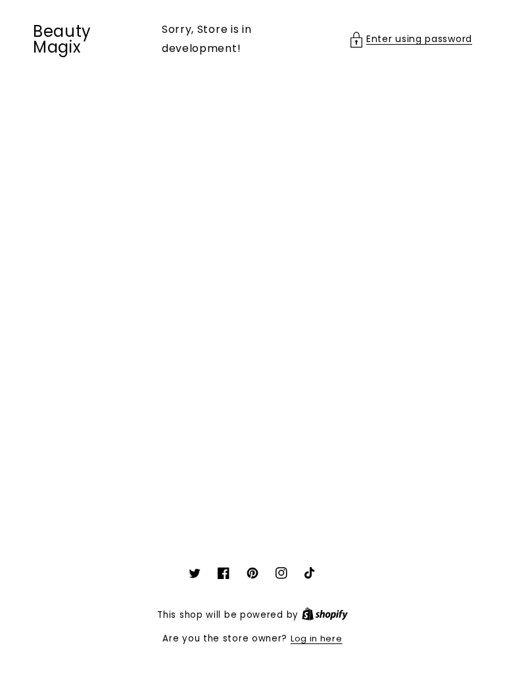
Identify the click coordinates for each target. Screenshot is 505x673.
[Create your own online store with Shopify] (325, 615)
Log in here (317, 638)
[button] (411, 39)
